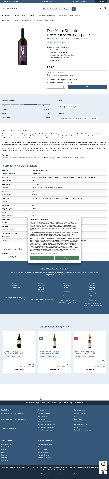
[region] (22, 46)
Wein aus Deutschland (45, 444)
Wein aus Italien (43, 449)
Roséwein (4, 458)
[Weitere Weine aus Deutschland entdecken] (41, 334)
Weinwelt (102, 1)
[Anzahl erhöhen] (63, 87)
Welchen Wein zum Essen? (46, 424)
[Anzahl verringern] (49, 87)
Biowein (3, 449)
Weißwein (4, 460)
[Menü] (106, 462)
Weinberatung (44, 410)
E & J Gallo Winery (53, 38)
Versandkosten (34, 467)
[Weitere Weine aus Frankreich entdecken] (5, 334)
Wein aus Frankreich (44, 447)
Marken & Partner (80, 414)
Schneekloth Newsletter (45, 430)
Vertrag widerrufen (9, 428)
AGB (75, 416)
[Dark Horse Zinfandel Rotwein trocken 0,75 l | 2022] (23, 46)
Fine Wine (4, 452)
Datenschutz (78, 419)
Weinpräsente (42, 416)
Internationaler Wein (46, 440)
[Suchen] (74, 9)
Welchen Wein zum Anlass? (46, 427)
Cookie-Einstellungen (60, 469)
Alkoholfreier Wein (7, 444)
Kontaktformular (21, 419)
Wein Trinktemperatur (45, 422)
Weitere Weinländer (44, 458)
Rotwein (4, 455)
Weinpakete (41, 419)
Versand (76, 427)
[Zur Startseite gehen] (10, 8)
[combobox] (57, 9)
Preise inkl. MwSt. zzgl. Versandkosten (60, 75)
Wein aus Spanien (43, 455)
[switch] (103, 472)
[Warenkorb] (105, 8)
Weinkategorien (8, 440)
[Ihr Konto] (100, 8)
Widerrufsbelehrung (80, 424)
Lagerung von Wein (44, 414)
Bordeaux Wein (6, 447)
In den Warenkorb (88, 87)
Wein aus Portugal (44, 452)
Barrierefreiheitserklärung (82, 430)
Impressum (77, 422)
